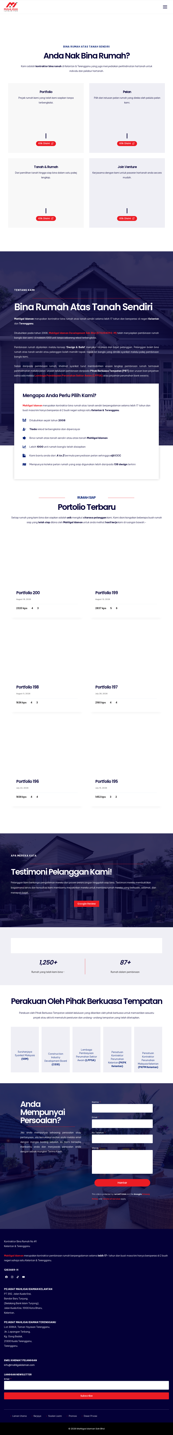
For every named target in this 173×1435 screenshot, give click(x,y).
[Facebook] (6, 1277)
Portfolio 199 (106, 593)
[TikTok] (17, 1277)
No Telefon (99, 1132)
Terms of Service (111, 1198)
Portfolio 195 (106, 781)
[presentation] (47, 557)
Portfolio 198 (27, 687)
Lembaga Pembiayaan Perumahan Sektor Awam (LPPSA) (69, 375)
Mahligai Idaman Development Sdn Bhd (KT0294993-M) (83, 333)
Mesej (96, 1147)
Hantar (122, 1183)
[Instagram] (12, 1277)
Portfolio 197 (106, 687)
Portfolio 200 (28, 593)
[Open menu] (165, 6)
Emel (95, 1117)
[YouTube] (23, 1277)
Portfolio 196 (27, 781)
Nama (96, 1102)
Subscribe (86, 1395)
